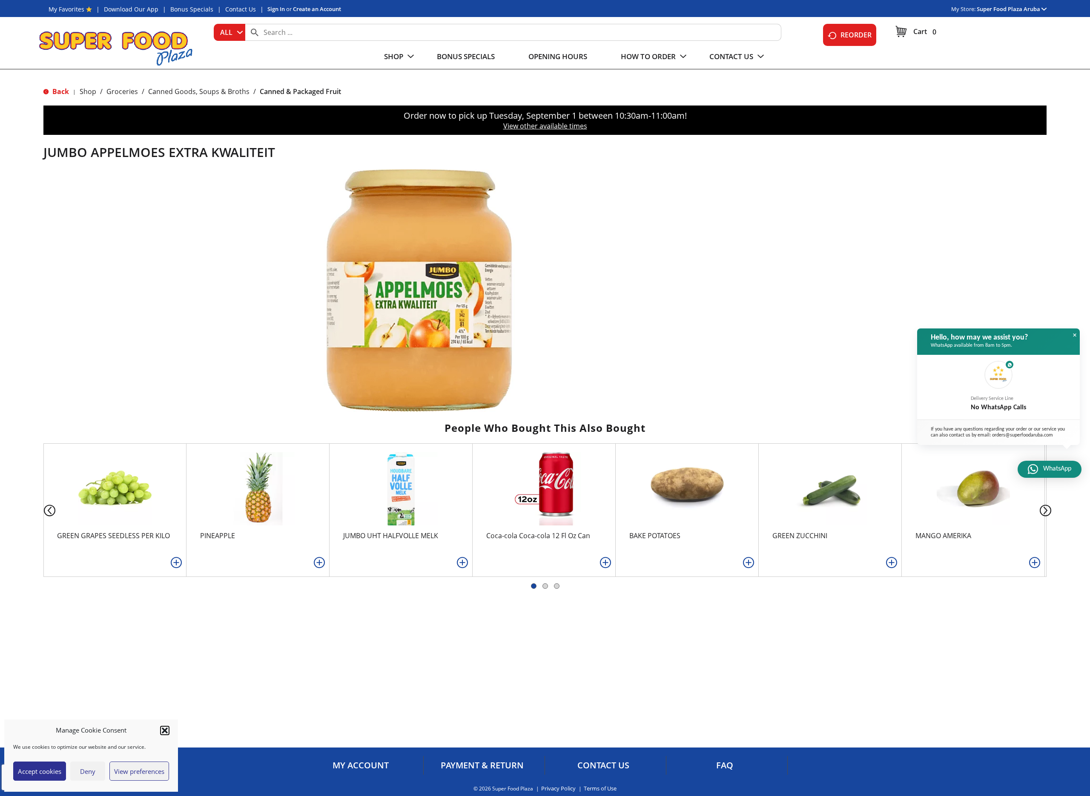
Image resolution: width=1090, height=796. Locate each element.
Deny (87, 771)
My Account (361, 765)
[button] (165, 730)
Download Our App (131, 9)
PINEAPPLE (217, 535)
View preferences (139, 771)
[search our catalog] (254, 32)
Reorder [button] (856, 35)
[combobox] (229, 32)
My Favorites (66, 9)
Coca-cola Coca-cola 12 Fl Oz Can (538, 535)
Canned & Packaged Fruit (300, 91)
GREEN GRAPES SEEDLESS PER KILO (113, 535)
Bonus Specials (191, 9)
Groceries (122, 91)
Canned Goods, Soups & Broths (199, 91)
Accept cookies (39, 771)
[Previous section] (43, 510)
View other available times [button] (545, 126)
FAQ (724, 765)
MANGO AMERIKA (943, 535)
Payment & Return (482, 765)
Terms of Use (600, 788)
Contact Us (240, 9)
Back (60, 91)
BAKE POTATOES (654, 535)
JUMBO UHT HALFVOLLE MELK (390, 535)
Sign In (276, 9)
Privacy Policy (558, 788)
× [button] (1075, 335)
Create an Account (317, 9)
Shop (88, 91)
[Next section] (1047, 510)
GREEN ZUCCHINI (799, 535)
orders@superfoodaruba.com (1022, 435)
